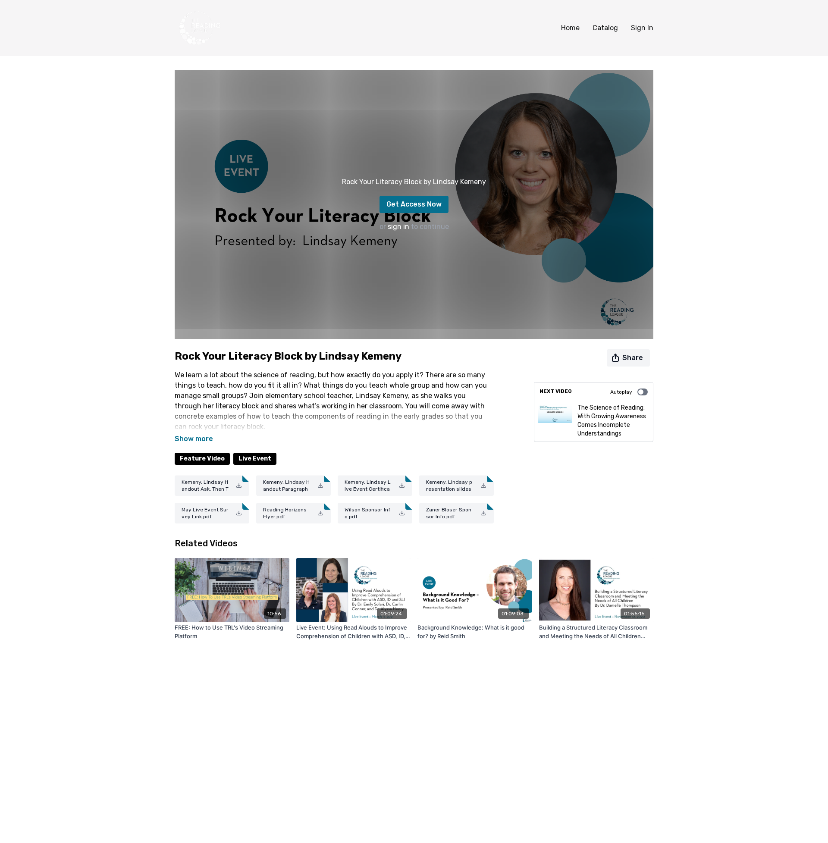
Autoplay (621, 392)
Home (570, 28)
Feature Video (202, 458)
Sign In (642, 28)
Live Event (254, 458)
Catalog (605, 28)
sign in (398, 227)
